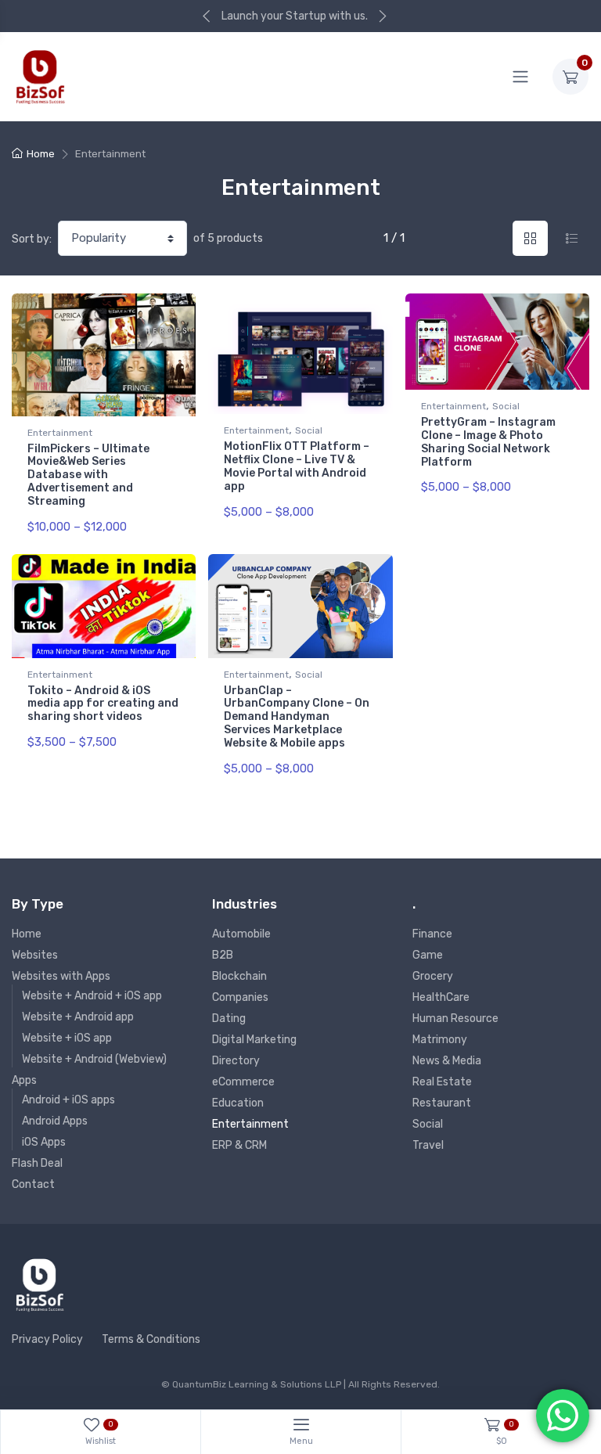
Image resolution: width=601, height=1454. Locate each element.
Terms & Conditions (151, 1339)
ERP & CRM (239, 1145)
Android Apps (55, 1121)
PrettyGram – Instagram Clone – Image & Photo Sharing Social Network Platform (488, 442)
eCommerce (243, 1082)
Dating (229, 1018)
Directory (236, 1060)
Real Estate (442, 1082)
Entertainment (59, 432)
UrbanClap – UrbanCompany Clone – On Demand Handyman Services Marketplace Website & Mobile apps (296, 717)
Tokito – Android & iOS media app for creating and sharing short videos (102, 704)
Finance (432, 934)
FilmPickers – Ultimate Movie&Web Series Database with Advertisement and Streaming (88, 475)
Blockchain (239, 976)
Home (41, 154)
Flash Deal (37, 1163)
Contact (33, 1184)
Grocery (432, 976)
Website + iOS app (67, 1038)
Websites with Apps (61, 976)
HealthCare (441, 997)
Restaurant (441, 1103)
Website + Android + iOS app (92, 995)
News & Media (446, 1060)
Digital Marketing (254, 1039)
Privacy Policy (47, 1339)
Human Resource (455, 1018)
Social (308, 430)
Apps (24, 1080)
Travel (428, 1145)
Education (238, 1103)
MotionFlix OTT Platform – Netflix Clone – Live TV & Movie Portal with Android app (296, 466)
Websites (35, 955)
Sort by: (32, 239)
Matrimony (439, 1039)
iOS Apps (44, 1142)
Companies (240, 997)
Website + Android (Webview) (94, 1059)
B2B (222, 955)
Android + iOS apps (68, 1100)
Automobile (241, 934)
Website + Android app (78, 1017)
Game (427, 955)
